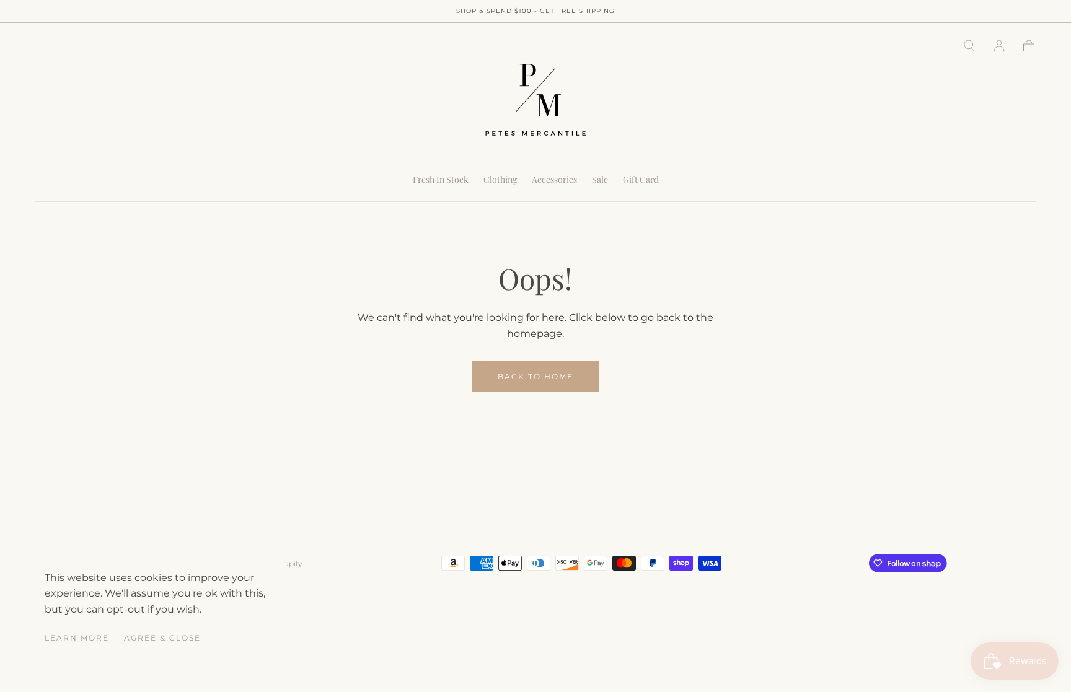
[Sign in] (999, 45)
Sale (600, 180)
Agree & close (162, 637)
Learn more (77, 637)
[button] (969, 45)
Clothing (500, 180)
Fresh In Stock (441, 180)
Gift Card (641, 180)
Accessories (554, 180)
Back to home (535, 376)
